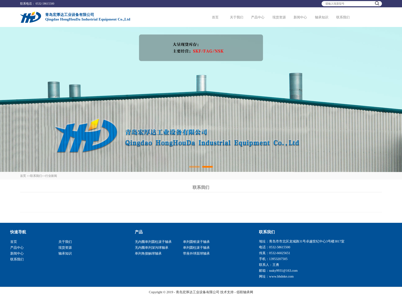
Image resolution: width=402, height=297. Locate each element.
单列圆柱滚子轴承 (196, 247)
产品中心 (257, 17)
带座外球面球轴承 (196, 253)
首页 (215, 17)
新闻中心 (300, 17)
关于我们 (236, 17)
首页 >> (25, 175)
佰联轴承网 (244, 292)
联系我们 (343, 17)
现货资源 (279, 17)
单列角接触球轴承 (148, 253)
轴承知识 (321, 17)
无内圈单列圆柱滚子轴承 (153, 241)
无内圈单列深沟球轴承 (151, 247)
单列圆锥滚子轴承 (196, 241)
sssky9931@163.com (283, 270)
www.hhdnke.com (281, 276)
